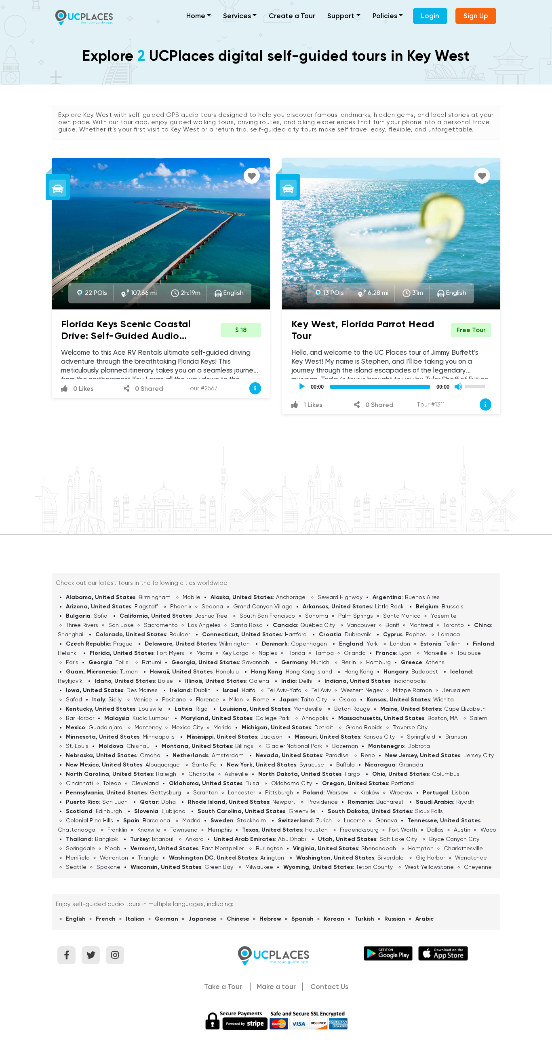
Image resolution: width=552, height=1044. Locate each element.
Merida (222, 727)
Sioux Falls (429, 811)
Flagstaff (146, 606)
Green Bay (218, 867)
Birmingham (155, 597)
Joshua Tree (211, 615)
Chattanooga (76, 829)
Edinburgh (109, 811)
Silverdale (390, 857)
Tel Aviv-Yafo (284, 690)
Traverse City (410, 727)
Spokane (108, 867)
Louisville (150, 708)
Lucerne (354, 820)
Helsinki (68, 653)
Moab (112, 848)
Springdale (80, 848)
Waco (488, 829)
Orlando (355, 653)
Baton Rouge (352, 708)
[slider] (476, 386)
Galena (259, 681)
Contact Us (329, 987)
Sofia (100, 615)
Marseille (435, 653)
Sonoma (316, 615)
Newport (283, 801)
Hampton (421, 848)
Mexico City (187, 727)
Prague (123, 643)
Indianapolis (410, 681)
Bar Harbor (80, 718)
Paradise (337, 755)
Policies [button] (385, 16)
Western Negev (362, 690)
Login (430, 16)
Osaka (347, 699)
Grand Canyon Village (263, 606)
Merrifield (78, 857)
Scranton (205, 792)
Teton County (374, 867)
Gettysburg (165, 792)
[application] (391, 387)
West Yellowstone (429, 867)
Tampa (324, 653)
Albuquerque (162, 764)
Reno (368, 755)
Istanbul (162, 839)
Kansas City (379, 736)
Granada (411, 764)
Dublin (202, 690)
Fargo (352, 774)
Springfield (421, 736)
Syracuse (311, 764)
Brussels (453, 606)
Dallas (435, 829)
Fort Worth (403, 829)
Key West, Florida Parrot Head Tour (362, 329)
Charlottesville (463, 848)
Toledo (112, 783)
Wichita (443, 699)
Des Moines (142, 690)
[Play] (302, 387)
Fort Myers (170, 653)
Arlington (272, 857)
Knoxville (148, 829)
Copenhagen (309, 643)
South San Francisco (267, 615)
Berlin (348, 662)
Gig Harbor (430, 857)
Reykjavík (70, 681)
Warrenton (114, 857)
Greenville (302, 811)
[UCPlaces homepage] (276, 955)
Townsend (184, 829)
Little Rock (389, 606)
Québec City (317, 625)
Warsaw (337, 792)
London (400, 643)
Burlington (269, 848)
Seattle (76, 867)
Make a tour (276, 987)
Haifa (248, 690)
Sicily (115, 699)
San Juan (115, 801)
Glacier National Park (293, 746)
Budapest (424, 671)
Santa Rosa (247, 625)
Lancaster (241, 792)
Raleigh (166, 774)
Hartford (296, 634)
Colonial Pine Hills (89, 820)
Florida (296, 653)
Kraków (369, 792)
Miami (204, 653)
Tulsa (252, 783)
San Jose (121, 625)
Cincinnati (79, 783)
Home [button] (195, 16)
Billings (244, 746)
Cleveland (145, 783)
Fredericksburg (359, 829)
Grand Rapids (364, 727)
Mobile (191, 597)
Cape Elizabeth (465, 708)
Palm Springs (355, 615)
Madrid (191, 820)
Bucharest (390, 801)
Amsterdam (228, 755)
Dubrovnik (358, 634)
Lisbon (460, 792)
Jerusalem (456, 690)
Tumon (129, 671)
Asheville (236, 774)
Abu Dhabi (292, 839)
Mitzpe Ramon (412, 690)
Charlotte (201, 774)
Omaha (150, 755)
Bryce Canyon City (454, 839)
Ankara (194, 839)
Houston (316, 829)
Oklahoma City (291, 783)
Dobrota (418, 746)
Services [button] (237, 16)
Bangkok (106, 839)
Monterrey (148, 727)
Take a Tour (223, 987)
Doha (168, 801)
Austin (462, 829)
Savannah (255, 662)
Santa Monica (402, 615)
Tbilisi (123, 662)
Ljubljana (173, 811)
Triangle (148, 857)
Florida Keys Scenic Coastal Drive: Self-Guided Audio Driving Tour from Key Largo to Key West (132, 341)
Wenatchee (471, 857)
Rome (261, 699)
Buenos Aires (422, 597)
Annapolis (315, 718)
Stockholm (251, 820)
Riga (202, 708)
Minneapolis (159, 736)
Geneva (386, 820)
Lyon (405, 653)
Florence (207, 699)
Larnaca (449, 634)
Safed (74, 699)
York (372, 643)
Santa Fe (204, 764)
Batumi (151, 662)
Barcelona (156, 820)
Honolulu (227, 671)
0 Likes (83, 388)
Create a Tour (292, 16)
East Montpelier (223, 848)
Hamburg (378, 662)
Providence (323, 801)
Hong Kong (358, 671)
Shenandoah (378, 848)
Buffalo (345, 764)
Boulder (179, 634)
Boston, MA (443, 718)
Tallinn (453, 643)
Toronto (453, 625)
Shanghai (70, 634)
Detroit (323, 727)
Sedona (212, 606)
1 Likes (312, 404)
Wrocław (401, 792)
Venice (143, 699)
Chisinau (138, 746)
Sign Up (476, 16)
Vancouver (361, 625)
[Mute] (458, 387)
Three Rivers (82, 625)
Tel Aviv (321, 690)
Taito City (314, 699)
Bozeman (345, 746)
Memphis (220, 829)
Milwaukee (259, 867)
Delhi (305, 681)
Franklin (117, 829)
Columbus (445, 774)
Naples (268, 653)
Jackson (271, 736)
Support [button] (340, 16)
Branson (456, 736)
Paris (72, 662)
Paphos (416, 634)
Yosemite (444, 615)
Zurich (324, 820)
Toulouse (469, 653)
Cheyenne (478, 867)
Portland (402, 783)
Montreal (421, 625)
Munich (320, 662)
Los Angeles (204, 625)
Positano (174, 699)
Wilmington (234, 643)
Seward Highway (340, 597)
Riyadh (465, 801)
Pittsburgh (279, 792)
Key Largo (235, 653)
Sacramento (161, 625)
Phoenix (181, 606)
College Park (272, 718)
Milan (236, 699)
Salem (478, 718)
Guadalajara (105, 727)
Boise (165, 681)
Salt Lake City (398, 839)
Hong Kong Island (309, 671)
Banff (392, 625)
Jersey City (479, 755)
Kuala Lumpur (151, 718)
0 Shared (148, 388)
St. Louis (77, 746)
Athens (435, 662)
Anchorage (290, 597)
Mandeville (307, 708)
